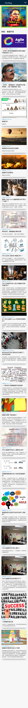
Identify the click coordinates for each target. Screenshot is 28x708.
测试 (3, 646)
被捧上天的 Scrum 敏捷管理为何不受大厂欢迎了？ (14, 194)
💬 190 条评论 (5, 48)
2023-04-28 (9, 170)
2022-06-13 (9, 197)
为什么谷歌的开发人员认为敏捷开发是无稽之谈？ (14, 280)
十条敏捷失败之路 (14, 610)
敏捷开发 (11, 48)
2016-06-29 (9, 576)
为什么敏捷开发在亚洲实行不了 (14, 573)
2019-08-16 (9, 281)
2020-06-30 (9, 253)
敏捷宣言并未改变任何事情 (14, 140)
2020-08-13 (9, 229)
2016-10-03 (9, 510)
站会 (8, 350)
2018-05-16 (12, 317)
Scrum (8, 317)
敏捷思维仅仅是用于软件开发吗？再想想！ (14, 507)
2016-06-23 (9, 619)
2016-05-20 (11, 646)
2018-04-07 (11, 350)
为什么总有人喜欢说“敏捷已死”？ (14, 250)
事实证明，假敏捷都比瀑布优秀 (14, 223)
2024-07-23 (15, 48)
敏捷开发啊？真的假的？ (14, 412)
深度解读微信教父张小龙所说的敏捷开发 (14, 474)
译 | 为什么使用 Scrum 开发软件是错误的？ (14, 314)
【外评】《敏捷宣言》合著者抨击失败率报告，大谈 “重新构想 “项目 (14, 79)
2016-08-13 (9, 546)
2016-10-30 (9, 471)
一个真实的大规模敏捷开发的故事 (14, 381)
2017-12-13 (9, 383)
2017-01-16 (9, 447)
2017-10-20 (9, 412)
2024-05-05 (9, 119)
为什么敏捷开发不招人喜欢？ (14, 540)
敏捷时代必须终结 (14, 166)
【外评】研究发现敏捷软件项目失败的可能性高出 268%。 (14, 47)
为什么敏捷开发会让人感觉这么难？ (14, 442)
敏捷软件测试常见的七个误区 (14, 644)
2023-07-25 (9, 146)
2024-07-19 (9, 82)
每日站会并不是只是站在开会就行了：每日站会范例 (14, 348)
